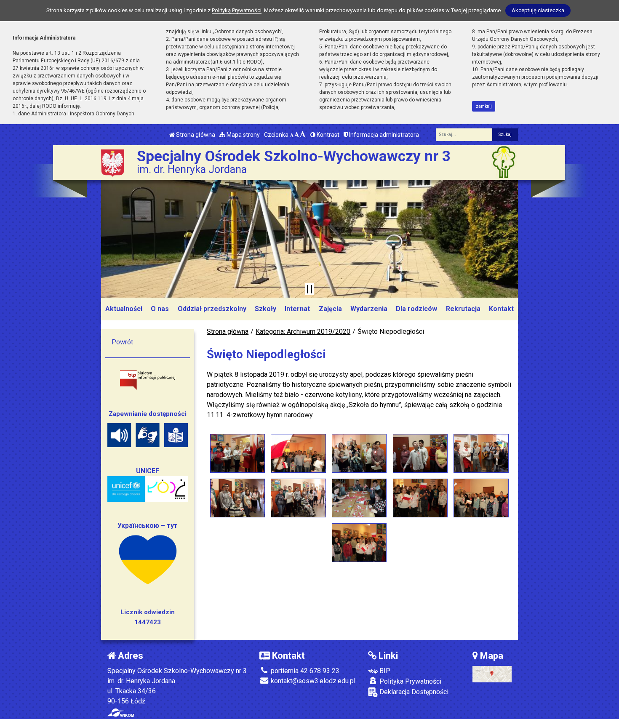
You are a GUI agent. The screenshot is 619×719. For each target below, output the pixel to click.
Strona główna (195, 134)
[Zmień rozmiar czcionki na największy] (302, 134)
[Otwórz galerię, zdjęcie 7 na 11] (298, 498)
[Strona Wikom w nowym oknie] (120, 712)
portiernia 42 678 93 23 (304, 671)
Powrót (122, 342)
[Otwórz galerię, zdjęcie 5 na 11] (481, 453)
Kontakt (501, 309)
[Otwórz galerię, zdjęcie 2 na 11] (298, 453)
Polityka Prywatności (409, 681)
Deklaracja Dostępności (413, 692)
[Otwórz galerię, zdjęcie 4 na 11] (420, 453)
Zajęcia (330, 309)
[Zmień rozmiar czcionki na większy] (296, 134)
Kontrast (327, 134)
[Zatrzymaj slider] (309, 289)
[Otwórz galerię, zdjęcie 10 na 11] (481, 498)
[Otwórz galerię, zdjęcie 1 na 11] (237, 453)
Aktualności (123, 309)
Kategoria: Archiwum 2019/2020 (303, 332)
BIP (384, 671)
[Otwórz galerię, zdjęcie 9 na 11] (420, 498)
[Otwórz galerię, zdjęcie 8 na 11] (359, 498)
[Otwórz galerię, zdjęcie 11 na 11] (359, 543)
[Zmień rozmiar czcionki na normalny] (292, 134)
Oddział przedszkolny (212, 309)
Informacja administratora (383, 134)
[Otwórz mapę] (492, 674)
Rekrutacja (463, 309)
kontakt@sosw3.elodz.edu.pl (312, 681)
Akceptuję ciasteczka (538, 10)
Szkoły (265, 309)
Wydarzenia (368, 309)
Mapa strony (242, 134)
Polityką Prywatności (236, 10)
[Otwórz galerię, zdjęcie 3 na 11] (359, 453)
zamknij (484, 106)
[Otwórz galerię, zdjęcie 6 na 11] (237, 498)
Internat (297, 309)
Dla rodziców (416, 309)
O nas (160, 309)
